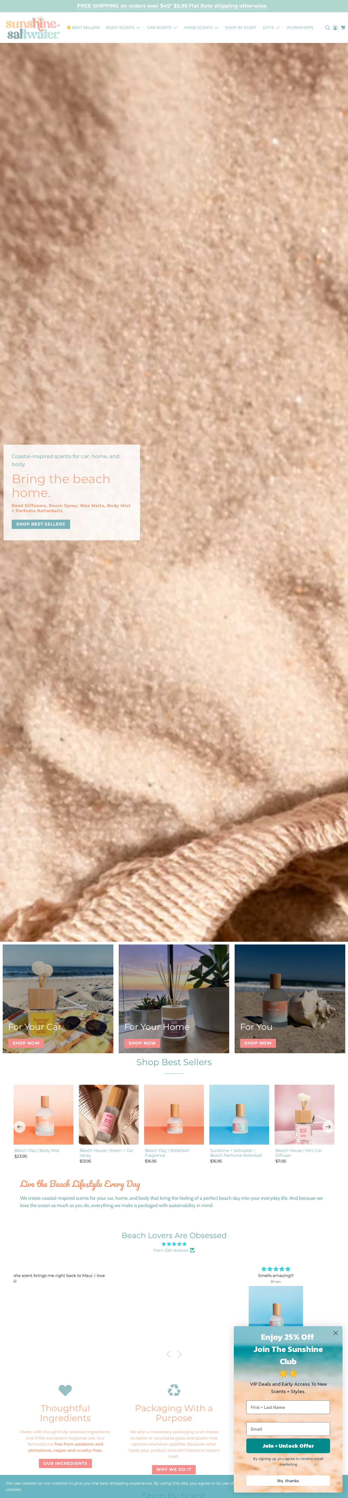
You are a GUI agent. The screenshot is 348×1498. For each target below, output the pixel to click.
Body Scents (120, 27)
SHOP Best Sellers (40, 524)
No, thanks (288, 1480)
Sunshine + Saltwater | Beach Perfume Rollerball (236, 1153)
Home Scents (198, 27)
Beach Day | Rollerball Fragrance (167, 1153)
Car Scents (159, 27)
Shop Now (26, 1043)
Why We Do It (173, 1469)
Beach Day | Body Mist (36, 1150)
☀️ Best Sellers (83, 27)
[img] (174, 1244)
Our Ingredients (65, 1463)
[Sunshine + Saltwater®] (33, 27)
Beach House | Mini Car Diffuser (298, 1153)
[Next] (328, 1127)
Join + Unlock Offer (288, 1446)
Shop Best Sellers (174, 1062)
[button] (170, 1354)
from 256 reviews (171, 1250)
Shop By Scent (241, 27)
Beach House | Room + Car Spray (106, 1153)
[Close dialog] (335, 1333)
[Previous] (20, 1127)
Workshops (300, 27)
